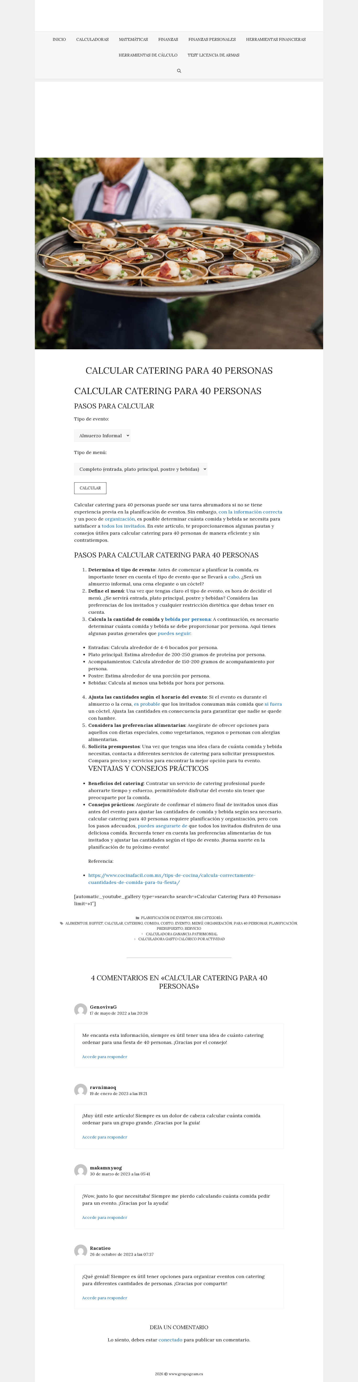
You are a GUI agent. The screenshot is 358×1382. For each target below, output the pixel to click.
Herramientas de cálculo (148, 55)
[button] (179, 71)
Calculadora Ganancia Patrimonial (182, 934)
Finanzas (168, 39)
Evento (182, 923)
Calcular (90, 487)
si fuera (273, 704)
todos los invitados (123, 526)
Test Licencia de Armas (213, 55)
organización (120, 519)
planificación (283, 923)
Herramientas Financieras (276, 39)
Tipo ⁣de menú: (90, 452)
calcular (114, 923)
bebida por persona (188, 619)
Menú (197, 923)
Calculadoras (92, 39)
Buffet (96, 923)
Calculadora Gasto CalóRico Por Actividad (181, 939)
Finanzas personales (212, 39)
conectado (170, 1340)
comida (151, 923)
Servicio (193, 928)
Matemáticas (133, 39)
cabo (233, 577)
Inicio (59, 39)
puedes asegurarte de (162, 826)
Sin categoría (208, 918)
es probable (147, 704)
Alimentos (77, 923)
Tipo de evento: (91, 419)
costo (167, 923)
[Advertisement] (179, 118)
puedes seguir (174, 633)
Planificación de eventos (167, 918)
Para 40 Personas (250, 923)
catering (133, 923)
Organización (218, 923)
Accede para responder (104, 1056)
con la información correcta (250, 512)
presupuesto (170, 928)
